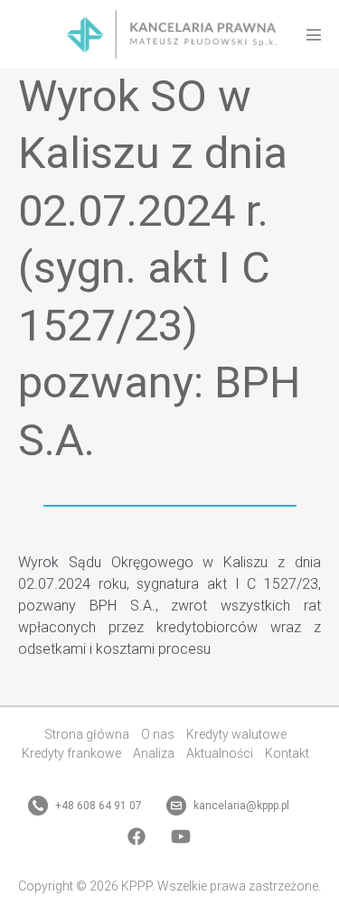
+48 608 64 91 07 (97, 805)
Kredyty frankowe (71, 753)
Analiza (153, 753)
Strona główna (86, 734)
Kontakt (287, 753)
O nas (157, 734)
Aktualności (219, 753)
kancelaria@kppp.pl (240, 805)
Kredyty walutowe (236, 734)
